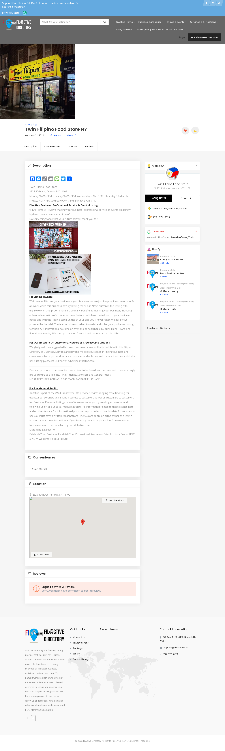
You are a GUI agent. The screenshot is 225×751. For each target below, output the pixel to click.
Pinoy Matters (124, 29)
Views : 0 (71, 135)
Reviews (89, 146)
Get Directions (115, 500)
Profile (76, 653)
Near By (156, 249)
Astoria (183, 208)
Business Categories (150, 22)
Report (57, 135)
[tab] (82, 165)
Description (30, 146)
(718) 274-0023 (161, 217)
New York (173, 208)
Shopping (31, 124)
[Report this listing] (195, 130)
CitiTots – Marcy (169, 291)
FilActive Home (124, 22)
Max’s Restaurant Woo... (173, 273)
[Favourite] (185, 131)
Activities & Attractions (203, 22)
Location (72, 146)
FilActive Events (81, 642)
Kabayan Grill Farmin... (172, 259)
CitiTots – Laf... (168, 309)
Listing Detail (158, 198)
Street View (42, 554)
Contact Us (79, 637)
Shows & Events (176, 22)
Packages (78, 648)
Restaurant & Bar (168, 256)
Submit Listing (80, 659)
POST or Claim (174, 29)
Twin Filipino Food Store (172, 184)
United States (160, 208)
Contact (186, 198)
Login (182, 37)
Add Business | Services (205, 37)
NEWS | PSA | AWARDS (149, 29)
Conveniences (52, 146)
